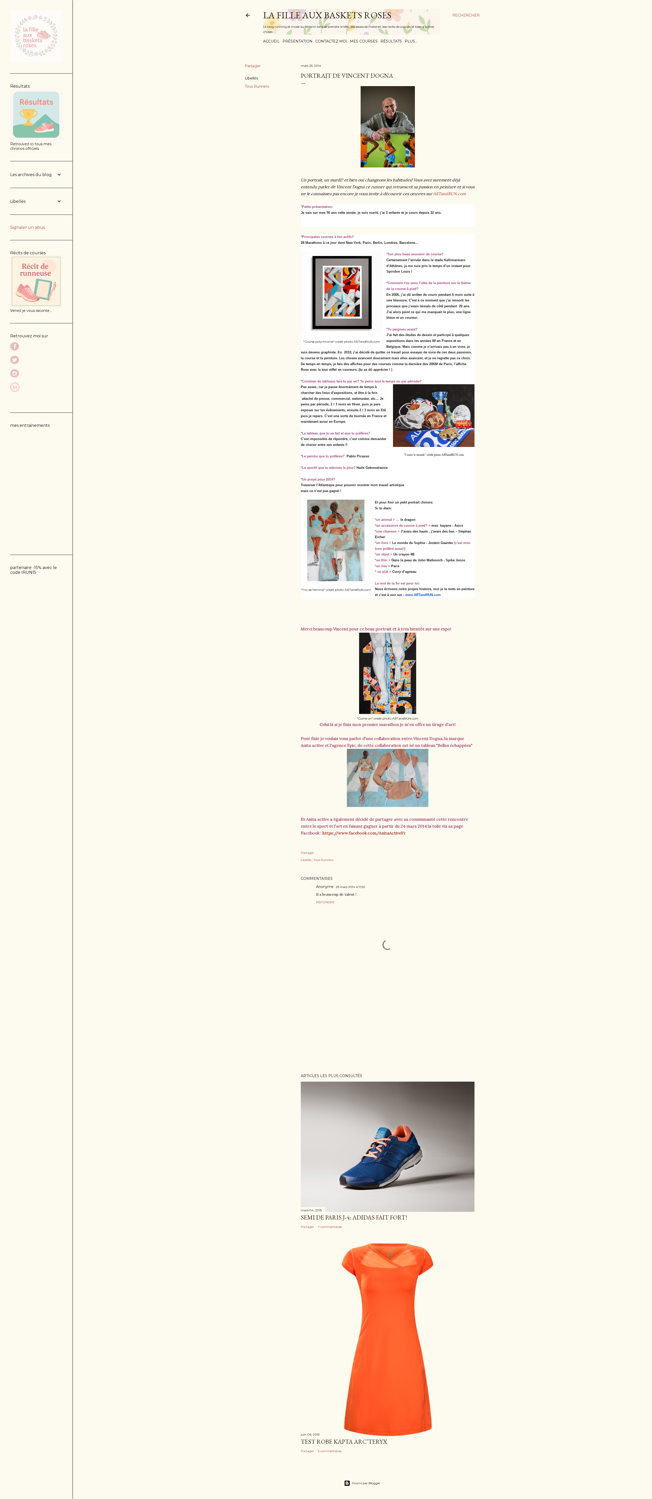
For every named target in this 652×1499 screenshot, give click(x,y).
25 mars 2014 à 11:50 (350, 887)
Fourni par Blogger (366, 1483)
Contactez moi (331, 41)
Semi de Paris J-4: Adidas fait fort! (354, 1217)
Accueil (271, 41)
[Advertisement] (387, 1025)
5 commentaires (330, 1451)
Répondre (325, 902)
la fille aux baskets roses (327, 15)
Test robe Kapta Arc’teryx (344, 1441)
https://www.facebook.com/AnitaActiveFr (364, 832)
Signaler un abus (27, 227)
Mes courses (364, 41)
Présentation (297, 41)
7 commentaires (330, 1227)
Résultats (391, 41)
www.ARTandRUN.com (423, 595)
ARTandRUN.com (449, 193)
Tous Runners (257, 86)
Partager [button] (253, 66)
